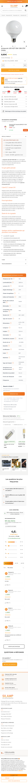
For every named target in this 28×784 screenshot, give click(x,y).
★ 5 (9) (16, 563)
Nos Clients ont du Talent (7, 728)
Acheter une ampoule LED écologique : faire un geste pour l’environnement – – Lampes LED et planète (14, 245)
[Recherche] (25, 10)
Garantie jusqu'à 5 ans (9, 101)
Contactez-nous (14, 393)
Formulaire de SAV (5, 744)
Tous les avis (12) (8, 563)
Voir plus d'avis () (14, 646)
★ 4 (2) (22, 563)
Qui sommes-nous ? (5, 711)
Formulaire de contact (6, 742)
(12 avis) (15, 54)
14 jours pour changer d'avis (11, 106)
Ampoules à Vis (16, 15)
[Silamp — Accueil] (7, 696)
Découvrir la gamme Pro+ (9, 421)
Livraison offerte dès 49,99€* (11, 99)
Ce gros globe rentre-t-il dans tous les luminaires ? (14, 502)
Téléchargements (7, 263)
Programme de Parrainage (7, 733)
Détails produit (6, 136)
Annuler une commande (6, 747)
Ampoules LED (9, 15)
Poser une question (10, 664)
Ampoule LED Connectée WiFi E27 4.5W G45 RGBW (18, 125)
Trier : (5, 567)
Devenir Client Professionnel (7, 725)
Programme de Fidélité (6, 730)
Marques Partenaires (5, 718)
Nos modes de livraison (6, 716)
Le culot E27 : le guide (8, 235)
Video (3, 259)
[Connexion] (22, 6)
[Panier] (26, 6)
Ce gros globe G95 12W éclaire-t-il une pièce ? (14, 489)
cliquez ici (20, 770)
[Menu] (2, 6)
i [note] (11, 57)
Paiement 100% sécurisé (10, 96)
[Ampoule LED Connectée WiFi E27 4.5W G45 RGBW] (5, 128)
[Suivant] (26, 46)
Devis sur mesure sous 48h (10, 104)
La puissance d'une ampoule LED (11, 238)
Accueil (3, 15)
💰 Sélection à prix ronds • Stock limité (14, 1)
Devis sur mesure (5, 740)
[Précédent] (1, 46)
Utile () (8, 602)
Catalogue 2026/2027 (6, 714)
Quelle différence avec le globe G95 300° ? (15, 496)
